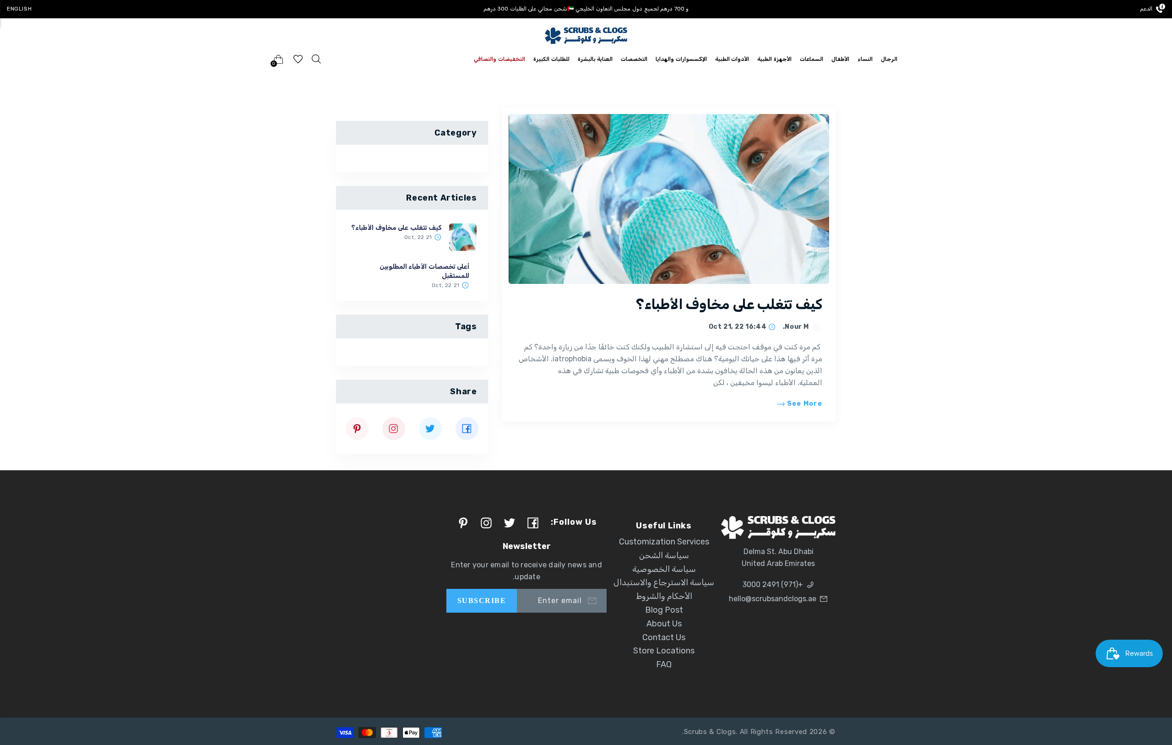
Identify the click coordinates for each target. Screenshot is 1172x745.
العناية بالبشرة (595, 59)
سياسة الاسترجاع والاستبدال (663, 582)
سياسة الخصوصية (664, 569)
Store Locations (664, 651)
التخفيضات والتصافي (499, 59)
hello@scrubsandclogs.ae (772, 598)
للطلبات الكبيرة (551, 59)
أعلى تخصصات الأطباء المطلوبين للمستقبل (424, 271)
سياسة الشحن (664, 555)
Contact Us (663, 637)
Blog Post (664, 610)
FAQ (664, 664)
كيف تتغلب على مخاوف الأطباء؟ (729, 304)
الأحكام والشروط (664, 596)
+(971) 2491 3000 (773, 584)
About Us (664, 624)
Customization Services (664, 542)
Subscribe (481, 600)
